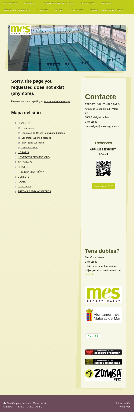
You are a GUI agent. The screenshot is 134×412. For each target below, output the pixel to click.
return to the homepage (57, 101)
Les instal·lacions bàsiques (36, 137)
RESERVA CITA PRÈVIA (31, 171)
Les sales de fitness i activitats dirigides (43, 132)
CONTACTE (24, 186)
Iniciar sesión (123, 403)
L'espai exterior (29, 147)
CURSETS (23, 176)
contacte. (90, 274)
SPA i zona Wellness (32, 142)
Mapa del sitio (40, 403)
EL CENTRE (24, 123)
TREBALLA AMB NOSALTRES (34, 191)
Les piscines (28, 128)
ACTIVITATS (25, 162)
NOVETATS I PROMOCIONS (34, 157)
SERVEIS (23, 167)
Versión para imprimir (19, 403)
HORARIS (23, 152)
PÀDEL (22, 181)
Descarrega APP (103, 186)
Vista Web (125, 406)
